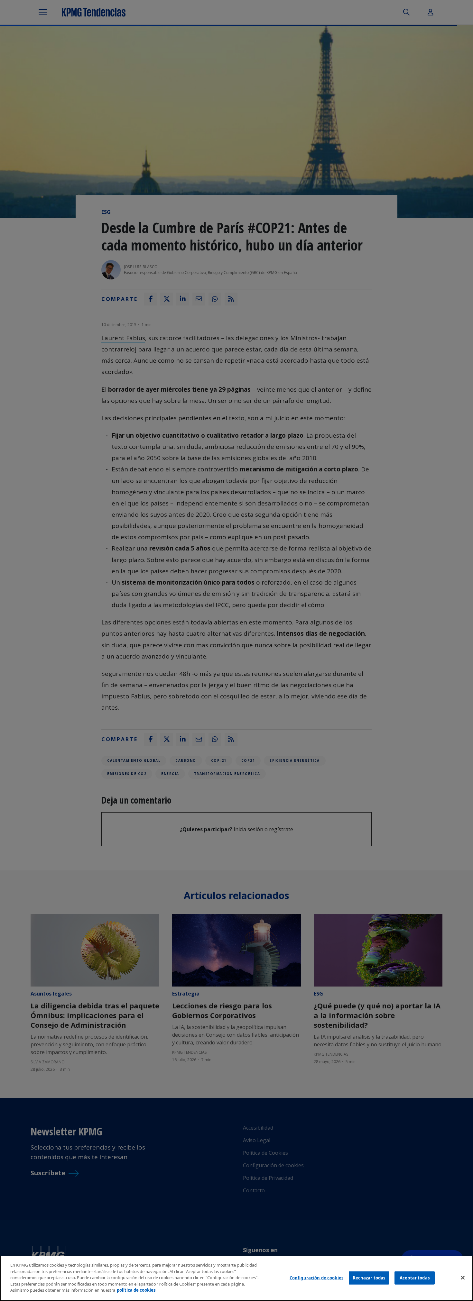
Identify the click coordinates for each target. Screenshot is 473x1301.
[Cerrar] (463, 1277)
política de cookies (136, 1290)
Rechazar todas (369, 1277)
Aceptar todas (415, 1277)
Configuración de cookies (316, 1277)
